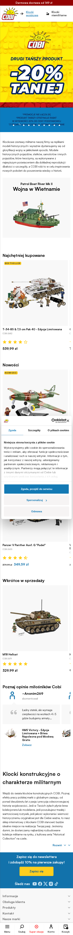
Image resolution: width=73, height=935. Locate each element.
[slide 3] (29, 125)
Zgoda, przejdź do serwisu (36, 488)
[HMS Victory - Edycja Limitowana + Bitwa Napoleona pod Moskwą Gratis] (11, 733)
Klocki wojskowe (32, 13)
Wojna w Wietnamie (36, 189)
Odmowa (36, 511)
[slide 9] (59, 125)
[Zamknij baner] (68, 421)
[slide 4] (34, 125)
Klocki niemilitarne (59, 13)
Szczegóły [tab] (34, 430)
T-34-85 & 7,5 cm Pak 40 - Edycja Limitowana (32, 329)
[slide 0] (13, 125)
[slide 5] (39, 125)
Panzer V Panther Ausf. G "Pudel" (24, 545)
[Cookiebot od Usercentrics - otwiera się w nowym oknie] (51, 421)
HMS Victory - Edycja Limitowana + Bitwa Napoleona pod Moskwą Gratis (37, 735)
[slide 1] (18, 125)
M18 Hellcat (10, 654)
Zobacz (27, 745)
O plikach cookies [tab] (58, 430)
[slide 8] (54, 125)
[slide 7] (49, 125)
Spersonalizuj (34, 500)
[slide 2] (23, 125)
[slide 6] (44, 125)
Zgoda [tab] (12, 430)
